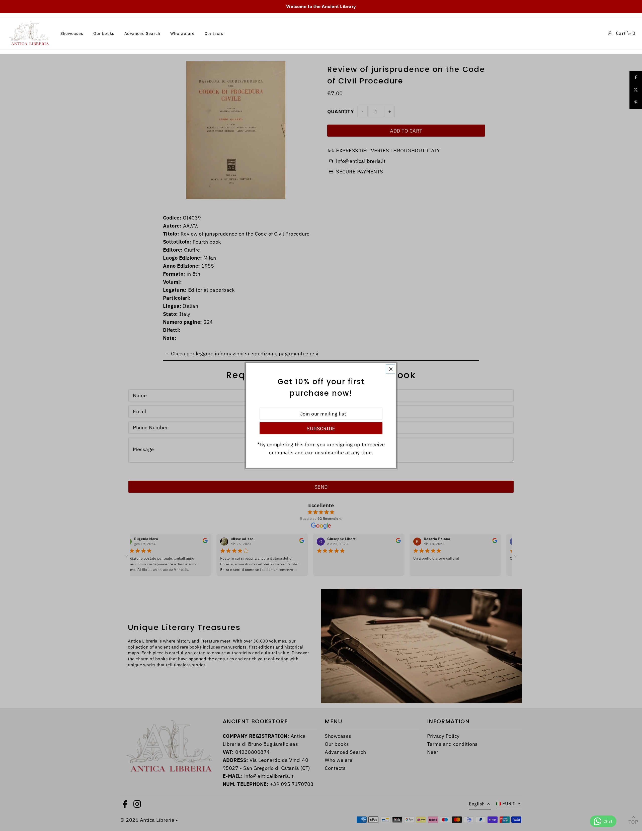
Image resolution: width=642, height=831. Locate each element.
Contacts (214, 33)
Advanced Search (142, 33)
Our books (103, 33)
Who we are (182, 33)
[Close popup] (390, 369)
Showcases (72, 33)
